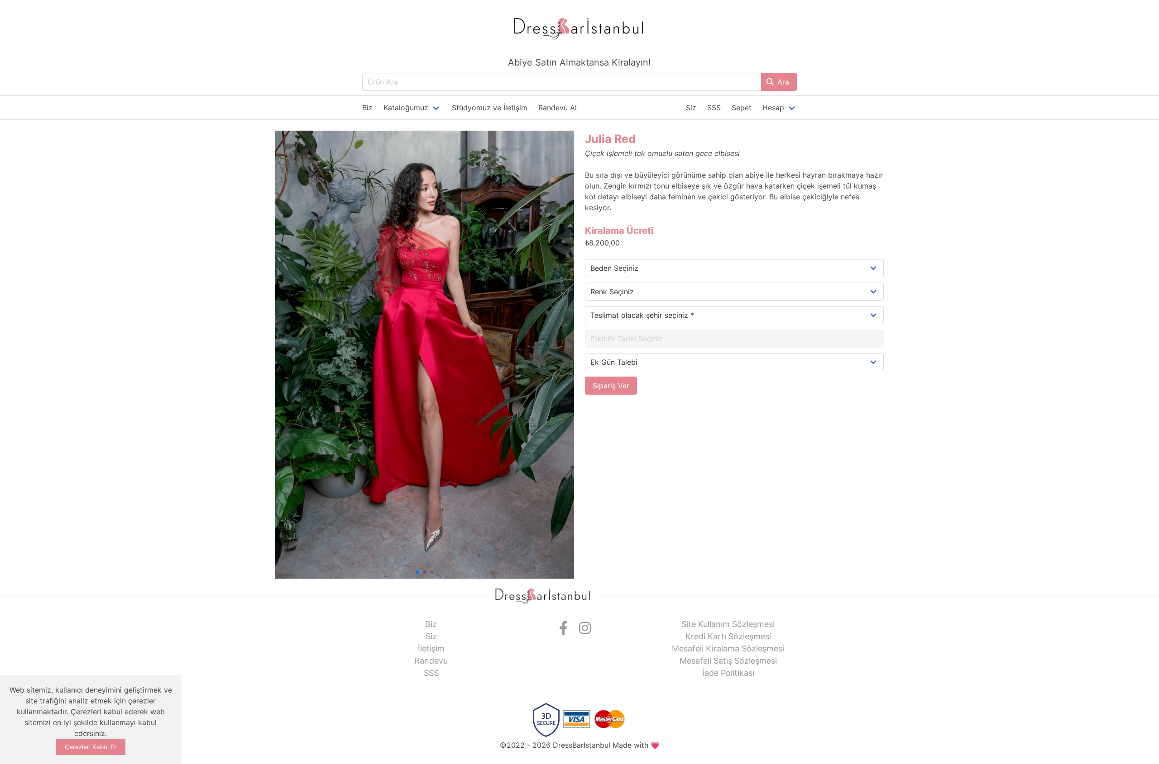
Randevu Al (557, 107)
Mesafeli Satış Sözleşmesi (728, 660)
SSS (714, 107)
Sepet (742, 107)
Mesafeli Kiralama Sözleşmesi (728, 648)
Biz (367, 107)
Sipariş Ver (611, 385)
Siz (691, 107)
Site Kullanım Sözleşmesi (728, 624)
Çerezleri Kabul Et (90, 746)
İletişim (431, 648)
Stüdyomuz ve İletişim (489, 107)
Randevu (431, 660)
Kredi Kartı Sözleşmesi (728, 636)
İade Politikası (728, 673)
